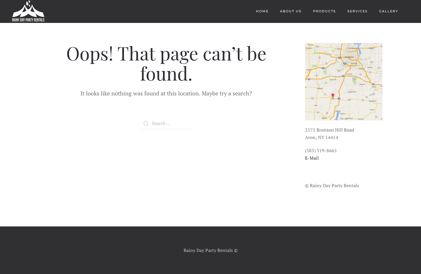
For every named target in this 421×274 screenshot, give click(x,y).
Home (262, 11)
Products (324, 11)
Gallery (388, 11)
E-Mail (312, 158)
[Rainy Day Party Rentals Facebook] (305, 177)
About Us (291, 11)
